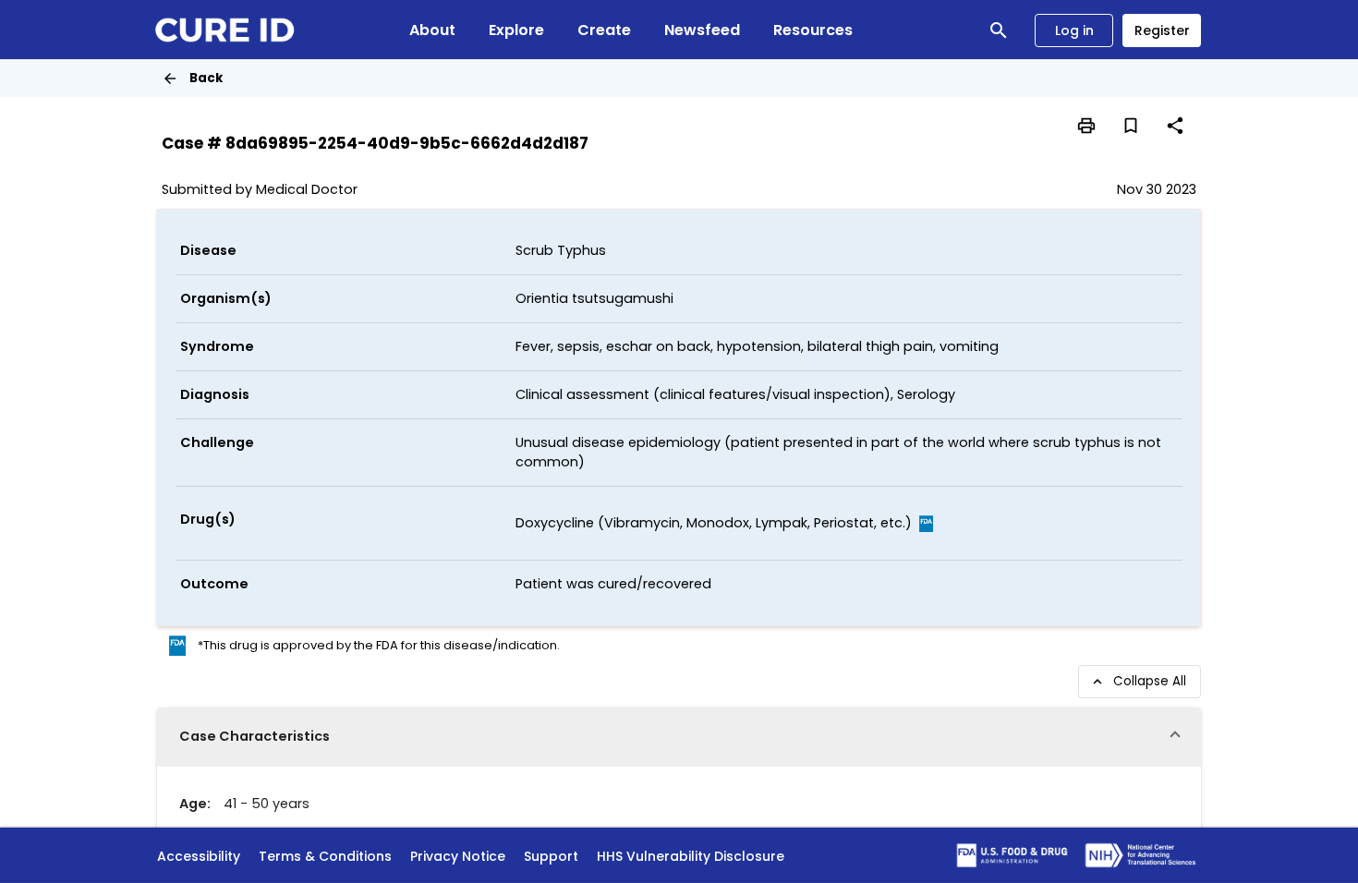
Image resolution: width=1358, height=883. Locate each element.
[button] (679, 737)
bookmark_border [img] (1131, 125)
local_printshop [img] (1086, 125)
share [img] (1175, 125)
